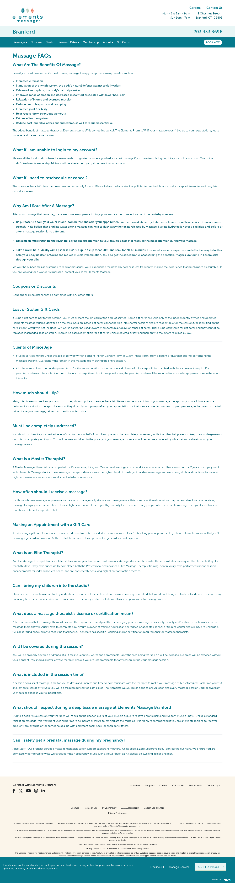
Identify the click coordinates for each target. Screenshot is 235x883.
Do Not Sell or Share (154, 808)
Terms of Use (90, 808)
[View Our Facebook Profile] (14, 791)
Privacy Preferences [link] (117, 813)
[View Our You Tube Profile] (28, 791)
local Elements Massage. (96, 271)
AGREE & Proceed (211, 867)
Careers (195, 7)
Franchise (135, 785)
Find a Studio (195, 785)
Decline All (157, 867)
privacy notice (86, 865)
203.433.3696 (208, 31)
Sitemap (75, 808)
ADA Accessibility (130, 808)
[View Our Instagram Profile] (36, 791)
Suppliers (150, 785)
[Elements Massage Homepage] (30, 15)
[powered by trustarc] (226, 879)
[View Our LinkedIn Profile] (43, 791)
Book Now (213, 42)
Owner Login (213, 785)
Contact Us (214, 7)
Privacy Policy (109, 808)
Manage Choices (179, 867)
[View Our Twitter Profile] (20, 791)
